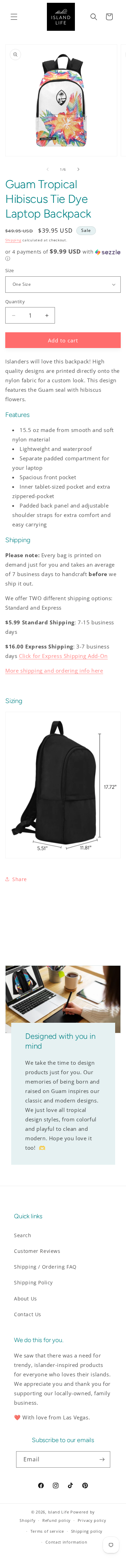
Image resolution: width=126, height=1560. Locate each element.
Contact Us (27, 1314)
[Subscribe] (102, 1459)
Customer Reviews (37, 1251)
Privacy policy (92, 1520)
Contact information (66, 1542)
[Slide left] (47, 169)
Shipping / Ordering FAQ (45, 1266)
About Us (25, 1298)
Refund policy (56, 1520)
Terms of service (47, 1531)
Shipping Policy (33, 1282)
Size (9, 270)
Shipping (13, 239)
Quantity (15, 301)
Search (22, 1235)
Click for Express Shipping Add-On (63, 655)
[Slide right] (78, 169)
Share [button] (19, 879)
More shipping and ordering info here (54, 670)
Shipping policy (87, 1531)
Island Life (58, 1512)
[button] (14, 16)
